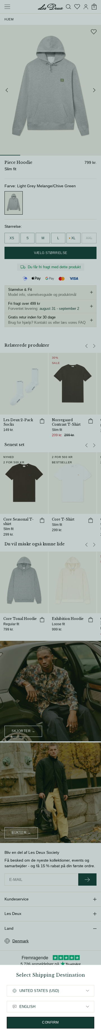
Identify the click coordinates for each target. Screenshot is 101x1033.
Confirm (50, 1022)
